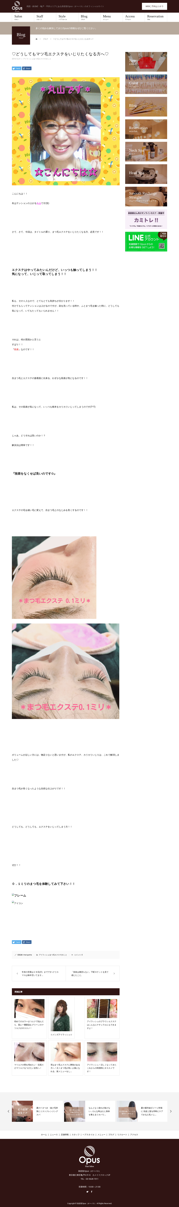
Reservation (155, 17)
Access (130, 17)
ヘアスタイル (88, 1134)
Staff (39, 17)
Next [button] (170, 1111)
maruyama (27, 955)
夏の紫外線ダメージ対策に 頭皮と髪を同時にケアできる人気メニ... (100, 1111)
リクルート (122, 1134)
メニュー (101, 1134)
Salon (18, 17)
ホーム (44, 1134)
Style (63, 17)
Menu (107, 17)
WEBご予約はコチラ (154, 6)
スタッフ (76, 1134)
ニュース (54, 1134)
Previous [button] (8, 1111)
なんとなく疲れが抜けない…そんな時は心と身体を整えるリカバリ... (47, 1111)
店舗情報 (65, 1134)
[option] (37, 1111)
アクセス (134, 1134)
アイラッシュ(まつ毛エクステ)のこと (37, 59)
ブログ (111, 1134)
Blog (84, 17)
